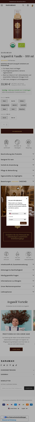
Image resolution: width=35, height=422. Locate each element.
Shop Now (23, 223)
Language (10, 216)
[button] (26, 198)
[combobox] (13, 213)
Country (10, 210)
